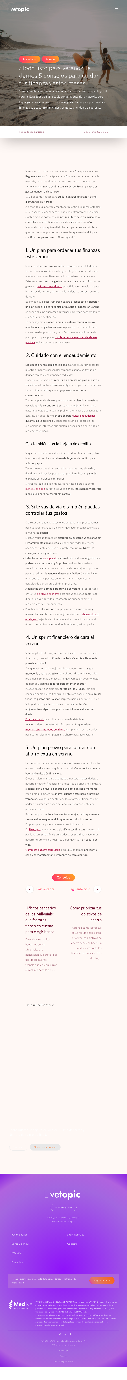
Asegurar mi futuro (102, 1280)
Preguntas (17, 1262)
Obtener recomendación (45, 1147)
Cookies (63, 1356)
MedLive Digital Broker (63, 1361)
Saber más (18, 1147)
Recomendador (19, 1234)
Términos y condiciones (63, 1345)
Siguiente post (80, 889)
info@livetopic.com (63, 1207)
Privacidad (63, 1350)
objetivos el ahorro (48, 593)
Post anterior (45, 889)
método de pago (35, 488)
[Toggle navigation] (116, 9)
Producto (16, 1252)
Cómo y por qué (20, 1243)
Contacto (72, 1243)
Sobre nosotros (75, 1234)
